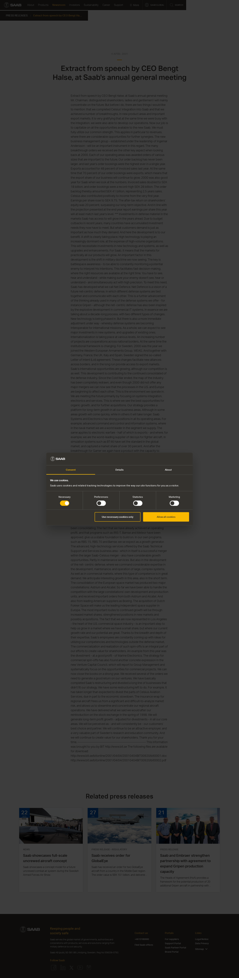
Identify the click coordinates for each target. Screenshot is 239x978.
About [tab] (168, 469)
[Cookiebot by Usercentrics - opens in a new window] (175, 458)
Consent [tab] (71, 469)
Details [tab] (119, 469)
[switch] (101, 503)
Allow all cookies (166, 516)
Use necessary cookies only (117, 516)
